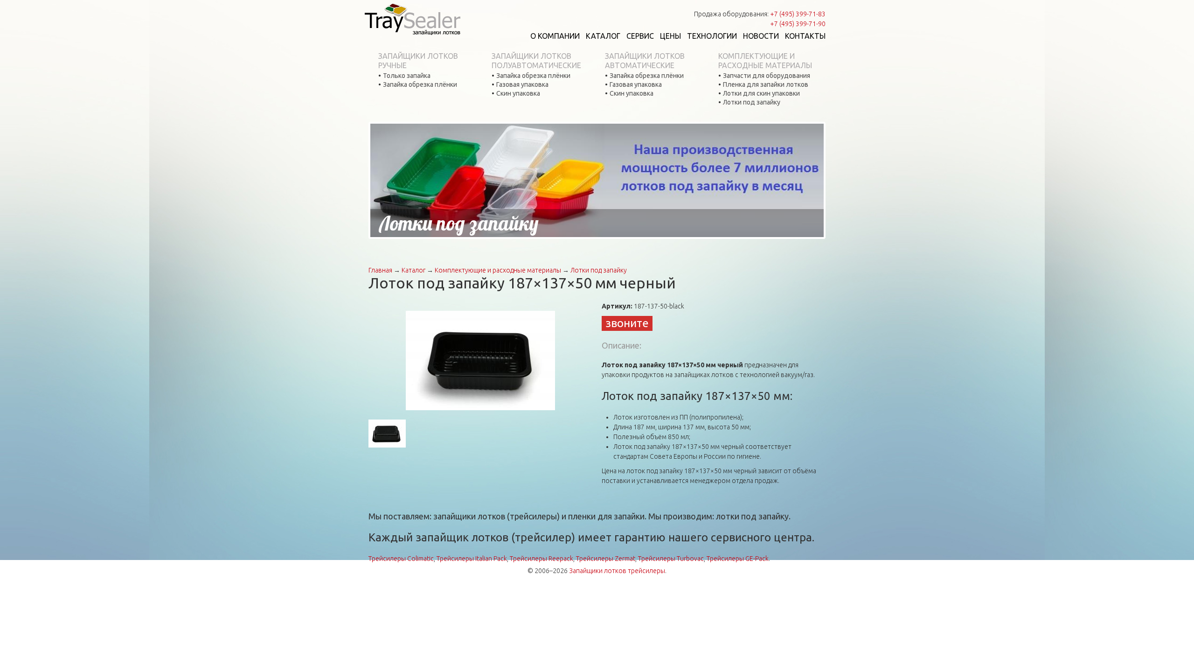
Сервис (640, 36)
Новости (761, 36)
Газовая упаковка (522, 84)
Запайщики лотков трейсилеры (617, 570)
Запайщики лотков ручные (418, 61)
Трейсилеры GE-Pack (738, 558)
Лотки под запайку (751, 102)
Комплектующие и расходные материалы (765, 61)
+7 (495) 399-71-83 (798, 14)
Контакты (805, 36)
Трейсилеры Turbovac (671, 558)
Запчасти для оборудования (766, 75)
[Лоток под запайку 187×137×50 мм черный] (480, 360)
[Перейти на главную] (412, 18)
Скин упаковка (518, 93)
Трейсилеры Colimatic (401, 558)
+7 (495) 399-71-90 (798, 24)
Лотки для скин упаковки (761, 93)
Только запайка (406, 75)
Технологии (712, 36)
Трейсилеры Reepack (541, 558)
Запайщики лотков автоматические (645, 61)
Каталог (603, 36)
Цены (670, 36)
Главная (380, 270)
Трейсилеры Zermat (605, 558)
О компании (555, 36)
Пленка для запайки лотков (765, 84)
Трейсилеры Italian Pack (472, 558)
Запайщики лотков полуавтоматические (536, 61)
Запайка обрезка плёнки (420, 84)
